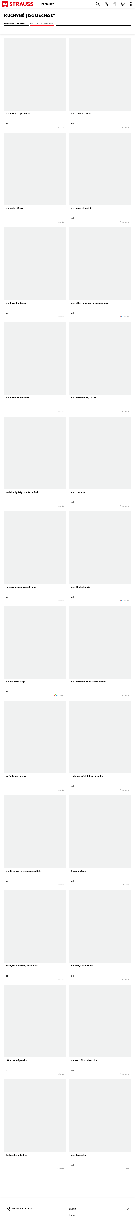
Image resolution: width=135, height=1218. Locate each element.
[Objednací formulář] (114, 4)
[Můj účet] (106, 4)
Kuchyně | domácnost (42, 23)
